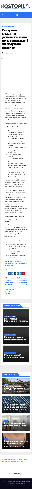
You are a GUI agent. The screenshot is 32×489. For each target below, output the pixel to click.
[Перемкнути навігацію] (17, 15)
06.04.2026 (9, 409)
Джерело (7, 269)
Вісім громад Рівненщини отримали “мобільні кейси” (16, 321)
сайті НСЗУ (11, 257)
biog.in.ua (4, 461)
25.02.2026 (9, 446)
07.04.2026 (9, 391)
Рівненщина (5, 26)
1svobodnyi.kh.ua (7, 459)
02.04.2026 (9, 428)
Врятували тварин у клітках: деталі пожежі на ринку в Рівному (15, 339)
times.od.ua (20, 461)
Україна (11, 26)
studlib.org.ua (23, 459)
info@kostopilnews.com (16, 485)
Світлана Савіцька (20, 391)
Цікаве (6, 384)
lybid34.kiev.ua (12, 461)
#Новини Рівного (8, 53)
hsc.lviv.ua (15, 459)
